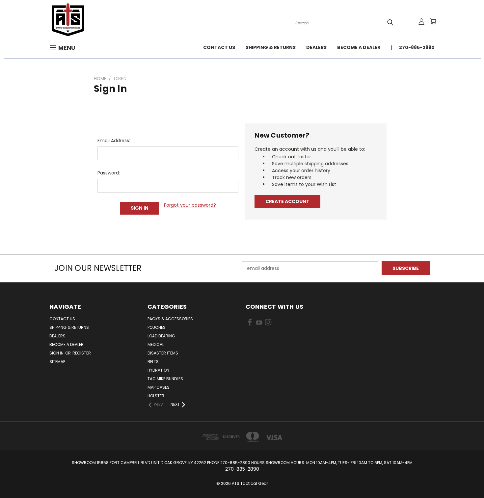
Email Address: (113, 140)
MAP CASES (159, 387)
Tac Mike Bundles (165, 378)
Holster (156, 396)
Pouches (157, 327)
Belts (153, 361)
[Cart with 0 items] (433, 21)
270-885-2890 (417, 47)
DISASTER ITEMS (163, 353)
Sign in (57, 353)
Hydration (158, 370)
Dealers (316, 47)
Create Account (287, 201)
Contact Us (219, 47)
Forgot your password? (190, 205)
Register (81, 353)
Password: (108, 173)
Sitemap (57, 361)
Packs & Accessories (170, 319)
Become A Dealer (358, 47)
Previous (467, 477)
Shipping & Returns (271, 47)
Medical (156, 344)
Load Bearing (161, 336)
